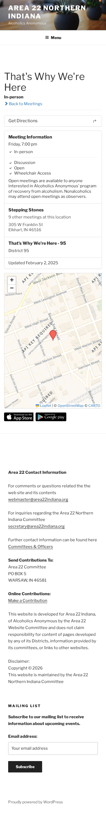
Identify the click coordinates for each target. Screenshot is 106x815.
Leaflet (45, 406)
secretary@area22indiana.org (36, 526)
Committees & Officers (30, 546)
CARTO (94, 406)
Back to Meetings (25, 103)
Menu (56, 37)
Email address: (22, 736)
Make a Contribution (27, 600)
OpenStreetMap (71, 406)
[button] (51, 331)
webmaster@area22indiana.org (38, 499)
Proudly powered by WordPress (35, 802)
